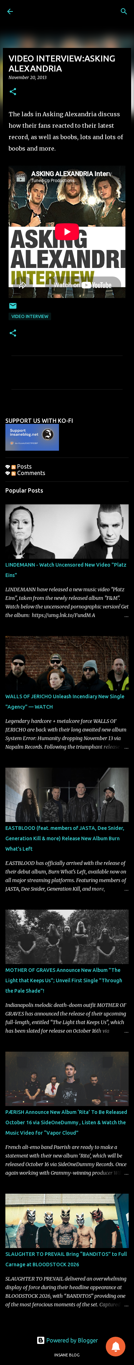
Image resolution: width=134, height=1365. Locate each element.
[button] (13, 92)
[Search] (124, 11)
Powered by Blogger (71, 1340)
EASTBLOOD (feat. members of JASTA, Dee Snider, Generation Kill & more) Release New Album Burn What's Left (64, 838)
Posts (24, 466)
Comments (30, 473)
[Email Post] (13, 308)
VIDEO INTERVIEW (29, 316)
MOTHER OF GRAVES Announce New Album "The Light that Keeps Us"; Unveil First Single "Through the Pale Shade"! (63, 980)
